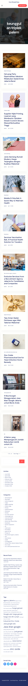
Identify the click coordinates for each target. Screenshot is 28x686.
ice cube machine (9, 514)
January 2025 (8, 481)
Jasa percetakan (9, 518)
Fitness (6, 507)
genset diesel (9, 610)
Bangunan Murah (18, 600)
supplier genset (15, 644)
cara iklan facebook (7, 604)
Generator (7, 511)
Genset (7, 512)
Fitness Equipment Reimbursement (10, 606)
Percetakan (7, 529)
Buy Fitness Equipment (15, 602)
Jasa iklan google (12, 626)
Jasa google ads (7, 392)
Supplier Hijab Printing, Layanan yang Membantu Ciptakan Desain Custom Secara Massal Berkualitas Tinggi (13, 120)
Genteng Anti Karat (7, 612)
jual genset (18, 631)
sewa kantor (17, 641)
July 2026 (7, 474)
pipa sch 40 (8, 531)
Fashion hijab (7, 110)
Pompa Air (7, 533)
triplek (6, 539)
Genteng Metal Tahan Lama (16, 612)
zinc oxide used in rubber (8, 651)
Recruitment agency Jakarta (10, 273)
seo (6, 536)
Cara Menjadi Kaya (14, 2)
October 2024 (8, 486)
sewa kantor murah (7, 643)
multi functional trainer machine (17, 637)
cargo (6, 502)
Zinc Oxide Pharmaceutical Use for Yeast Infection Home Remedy (14, 358)
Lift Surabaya (16, 635)
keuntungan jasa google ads (9, 635)
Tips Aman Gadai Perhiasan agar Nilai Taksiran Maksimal (12, 320)
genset (5, 610)
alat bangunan (8, 497)
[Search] (21, 461)
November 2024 (9, 484)
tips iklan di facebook (17, 646)
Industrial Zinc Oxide (11, 621)
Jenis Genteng (7, 153)
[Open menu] (2, 5)
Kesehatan (6, 195)
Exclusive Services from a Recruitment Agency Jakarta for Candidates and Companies (14, 280)
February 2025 (8, 479)
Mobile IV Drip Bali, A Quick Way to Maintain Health (13, 200)
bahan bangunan (9, 501)
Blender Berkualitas (7, 602)
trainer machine (6, 649)
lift (4, 434)
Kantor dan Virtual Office (11, 521)
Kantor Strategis (14, 633)
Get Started (22, 5)
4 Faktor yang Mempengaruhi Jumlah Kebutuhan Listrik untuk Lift (14, 440)
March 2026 (8, 477)
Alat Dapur (7, 499)
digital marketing (9, 504)
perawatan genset (7, 638)
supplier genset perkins (8, 646)
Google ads (8, 614)
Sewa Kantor (8, 538)
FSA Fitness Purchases (8, 608)
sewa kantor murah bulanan (16, 643)
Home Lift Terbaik (7, 619)
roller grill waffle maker (8, 641)
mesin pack (8, 528)
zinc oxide (15, 649)
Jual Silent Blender (7, 633)
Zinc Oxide (7, 544)
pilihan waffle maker (14, 638)
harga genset (18, 614)
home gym (22, 617)
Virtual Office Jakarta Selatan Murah (13, 543)
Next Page (17, 453)
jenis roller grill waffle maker (9, 631)
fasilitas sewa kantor (15, 604)
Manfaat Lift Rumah (7, 637)
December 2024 (9, 482)
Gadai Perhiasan (7, 70)
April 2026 (7, 476)
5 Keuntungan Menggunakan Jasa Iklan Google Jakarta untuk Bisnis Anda (12, 399)
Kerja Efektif (19, 633)
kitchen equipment (9, 524)
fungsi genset (17, 608)
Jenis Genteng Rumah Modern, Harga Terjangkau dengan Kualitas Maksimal (13, 160)
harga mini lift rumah (11, 617)
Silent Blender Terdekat (8, 644)
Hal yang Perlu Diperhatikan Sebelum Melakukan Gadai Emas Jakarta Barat (14, 77)
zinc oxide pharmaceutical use (10, 352)
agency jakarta (9, 600)
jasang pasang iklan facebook (9, 629)
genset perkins (14, 610)
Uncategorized (8, 541)
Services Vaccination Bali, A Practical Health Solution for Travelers (13, 239)
